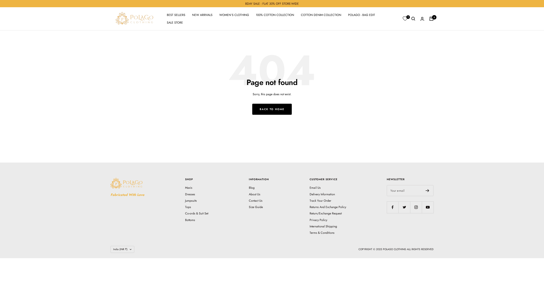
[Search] (413, 19)
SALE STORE (175, 22)
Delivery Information (322, 194)
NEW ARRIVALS (202, 15)
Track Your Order (320, 200)
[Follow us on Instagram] (416, 207)
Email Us (315, 188)
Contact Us (255, 200)
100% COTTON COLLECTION (275, 15)
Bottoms (190, 220)
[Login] (422, 19)
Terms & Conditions (322, 233)
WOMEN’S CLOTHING (234, 15)
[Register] (427, 190)
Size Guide (256, 207)
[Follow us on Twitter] (404, 207)
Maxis (188, 188)
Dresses (190, 194)
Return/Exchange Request (326, 213)
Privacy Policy (318, 220)
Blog (252, 188)
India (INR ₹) (120, 249)
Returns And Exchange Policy (328, 207)
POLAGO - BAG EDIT (361, 15)
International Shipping (323, 226)
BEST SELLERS (176, 15)
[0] (405, 19)
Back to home (272, 109)
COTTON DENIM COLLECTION (321, 15)
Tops (188, 207)
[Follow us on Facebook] (392, 207)
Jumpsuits (191, 200)
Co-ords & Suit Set (196, 213)
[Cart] (431, 19)
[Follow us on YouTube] (428, 207)
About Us (254, 194)
